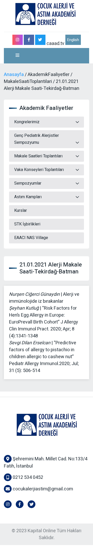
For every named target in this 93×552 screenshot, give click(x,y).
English (73, 40)
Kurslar (20, 210)
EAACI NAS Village (31, 238)
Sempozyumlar (27, 183)
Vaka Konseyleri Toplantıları (39, 170)
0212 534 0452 (27, 477)
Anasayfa (14, 74)
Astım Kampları (28, 197)
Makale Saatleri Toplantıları (38, 156)
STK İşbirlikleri (27, 224)
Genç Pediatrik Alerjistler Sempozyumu (36, 139)
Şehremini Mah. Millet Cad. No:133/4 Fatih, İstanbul (45, 462)
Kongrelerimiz (27, 122)
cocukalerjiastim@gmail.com (43, 489)
